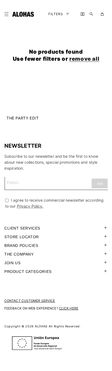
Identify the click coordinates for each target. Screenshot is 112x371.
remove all (84, 59)
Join (100, 184)
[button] (7, 14)
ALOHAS (41, 326)
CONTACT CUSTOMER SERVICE (29, 301)
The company (19, 254)
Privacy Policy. (30, 206)
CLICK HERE (68, 308)
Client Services (22, 228)
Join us (12, 263)
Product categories (28, 271)
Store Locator (21, 237)
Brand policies (21, 245)
